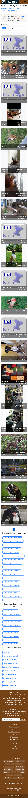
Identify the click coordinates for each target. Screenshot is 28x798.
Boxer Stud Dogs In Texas (9, 618)
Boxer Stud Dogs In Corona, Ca (11, 592)
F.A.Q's (14, 751)
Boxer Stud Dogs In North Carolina (12, 621)
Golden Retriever (8, 767)
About (14, 746)
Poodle (7, 764)
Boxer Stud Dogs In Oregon (10, 643)
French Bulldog (20, 761)
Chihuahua (10, 775)
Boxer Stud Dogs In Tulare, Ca (11, 552)
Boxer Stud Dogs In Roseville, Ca (11, 567)
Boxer (13, 772)
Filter (3, 28)
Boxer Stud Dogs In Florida (10, 610)
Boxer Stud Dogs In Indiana (10, 629)
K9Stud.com (18, 796)
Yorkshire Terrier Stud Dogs (10, 685)
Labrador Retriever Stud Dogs (11, 667)
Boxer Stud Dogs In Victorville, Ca (12, 548)
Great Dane (18, 775)
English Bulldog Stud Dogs (10, 678)
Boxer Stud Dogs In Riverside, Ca (11, 570)
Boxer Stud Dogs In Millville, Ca (11, 581)
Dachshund (21, 772)
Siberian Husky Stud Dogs (10, 674)
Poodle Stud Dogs (7, 652)
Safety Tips (14, 734)
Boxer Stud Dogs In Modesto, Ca (11, 578)
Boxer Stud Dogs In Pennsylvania (11, 614)
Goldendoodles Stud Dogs (10, 671)
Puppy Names (14, 737)
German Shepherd (8, 761)
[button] (7, 52)
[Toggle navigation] (25, 2)
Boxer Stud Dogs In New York (10, 636)
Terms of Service (14, 727)
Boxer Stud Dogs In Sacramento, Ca (12, 537)
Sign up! (19, 783)
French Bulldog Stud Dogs (10, 656)
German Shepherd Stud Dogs (11, 663)
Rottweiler (6, 772)
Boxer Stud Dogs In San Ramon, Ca (12, 563)
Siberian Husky (8, 769)
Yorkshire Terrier (19, 769)
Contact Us (14, 749)
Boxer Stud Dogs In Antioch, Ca (11, 600)
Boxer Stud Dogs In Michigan (10, 632)
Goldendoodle (20, 767)
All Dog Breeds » (18, 778)
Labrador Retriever (17, 764)
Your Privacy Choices (14, 732)
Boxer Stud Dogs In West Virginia (11, 625)
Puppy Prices (14, 739)
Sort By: (7, 28)
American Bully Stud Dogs (10, 682)
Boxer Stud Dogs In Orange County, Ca (13, 574)
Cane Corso (8, 778)
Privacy (14, 729)
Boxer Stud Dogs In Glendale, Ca (11, 589)
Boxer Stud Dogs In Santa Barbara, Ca (13, 559)
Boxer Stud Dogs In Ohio (9, 640)
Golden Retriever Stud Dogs (10, 660)
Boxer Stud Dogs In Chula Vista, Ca (12, 596)
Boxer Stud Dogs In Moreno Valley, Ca (13, 541)
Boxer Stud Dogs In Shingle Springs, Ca (13, 556)
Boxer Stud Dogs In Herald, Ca (11, 585)
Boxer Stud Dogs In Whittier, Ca (11, 545)
